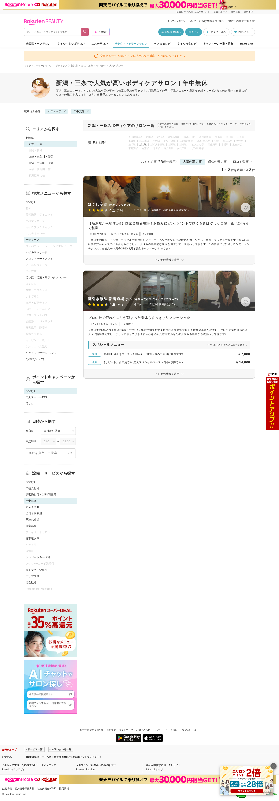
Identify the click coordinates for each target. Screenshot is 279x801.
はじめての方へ (176, 20)
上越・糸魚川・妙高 (41, 156)
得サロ (30, 403)
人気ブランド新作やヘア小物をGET (96, 765)
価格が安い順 (217, 161)
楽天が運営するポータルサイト (163, 765)
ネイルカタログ (186, 43)
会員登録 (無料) (171, 31)
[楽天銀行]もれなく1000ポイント (193, 11)
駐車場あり (32, 538)
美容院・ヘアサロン (38, 43)
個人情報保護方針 (24, 788)
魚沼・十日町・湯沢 (41, 162)
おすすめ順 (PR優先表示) (159, 161)
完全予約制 (32, 507)
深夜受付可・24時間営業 (41, 494)
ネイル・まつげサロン (71, 43)
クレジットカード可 (38, 557)
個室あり (31, 525)
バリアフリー (34, 576)
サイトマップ (126, 730)
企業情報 (7, 788)
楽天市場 (248, 11)
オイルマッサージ (36, 252)
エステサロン (99, 43)
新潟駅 (143, 144)
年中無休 (101, 65)
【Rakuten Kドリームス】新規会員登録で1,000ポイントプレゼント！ (63, 757)
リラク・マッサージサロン (131, 43)
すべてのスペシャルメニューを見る (226, 345)
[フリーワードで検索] (85, 32)
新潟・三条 (87, 65)
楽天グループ (220, 11)
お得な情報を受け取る (212, 20)
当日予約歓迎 (34, 513)
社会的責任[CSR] (46, 788)
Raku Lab (246, 43)
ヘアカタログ (162, 43)
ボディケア (61, 65)
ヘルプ (192, 20)
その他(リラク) (35, 359)
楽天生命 (235, 11)
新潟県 (74, 65)
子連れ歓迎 (32, 519)
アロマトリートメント (39, 258)
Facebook (185, 730)
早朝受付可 (32, 488)
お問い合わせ (143, 730)
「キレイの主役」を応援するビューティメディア (29, 765)
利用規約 (111, 730)
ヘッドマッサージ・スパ (41, 352)
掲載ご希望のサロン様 (241, 20)
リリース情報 (170, 730)
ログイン (193, 31)
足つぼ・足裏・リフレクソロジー (46, 277)
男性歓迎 (31, 582)
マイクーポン (218, 31)
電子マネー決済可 (36, 569)
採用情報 (64, 788)
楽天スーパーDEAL (37, 397)
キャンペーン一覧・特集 (218, 43)
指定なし (31, 202)
